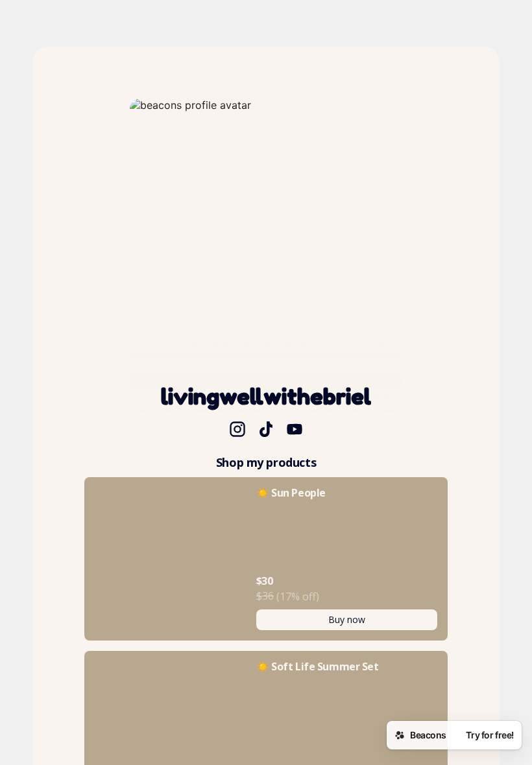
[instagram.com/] (237, 430)
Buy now (346, 619)
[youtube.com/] (294, 430)
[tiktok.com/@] (266, 430)
